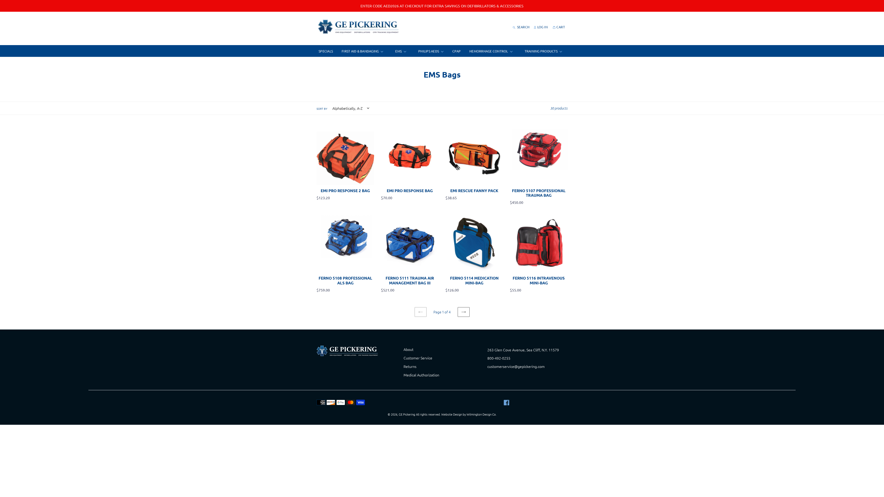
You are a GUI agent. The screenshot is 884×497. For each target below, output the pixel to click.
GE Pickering (407, 414)
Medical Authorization (421, 374)
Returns (410, 366)
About (408, 349)
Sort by (322, 108)
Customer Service (418, 357)
